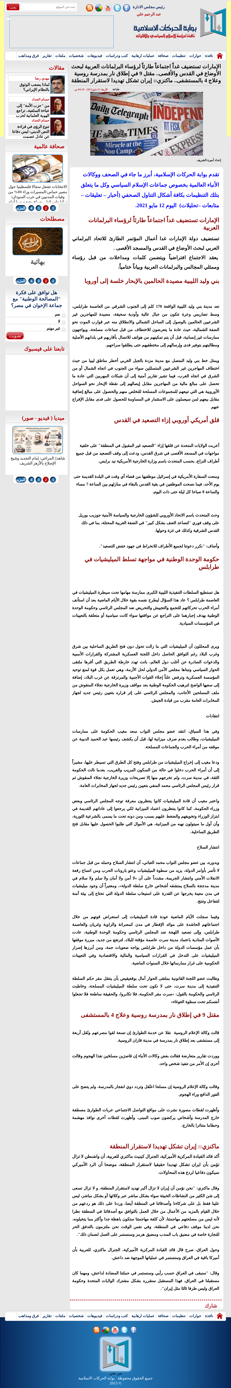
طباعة (116, 89)
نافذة (209, 56)
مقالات (57, 68)
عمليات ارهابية (143, 56)
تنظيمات (179, 56)
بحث (13, 7)
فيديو (44, 418)
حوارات (195, 56)
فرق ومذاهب (28, 56)
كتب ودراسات (117, 56)
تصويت (15, 335)
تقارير (47, 56)
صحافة (163, 56)
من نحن (115, 1373)
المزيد (20, 208)
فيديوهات (94, 56)
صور (29, 418)
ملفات (60, 56)
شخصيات (76, 56)
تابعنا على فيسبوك (44, 349)
